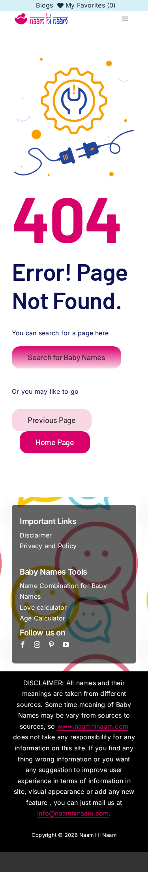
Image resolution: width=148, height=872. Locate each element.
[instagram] (37, 644)
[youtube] (66, 644)
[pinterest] (51, 644)
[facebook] (23, 644)
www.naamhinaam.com (92, 726)
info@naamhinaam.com (73, 813)
